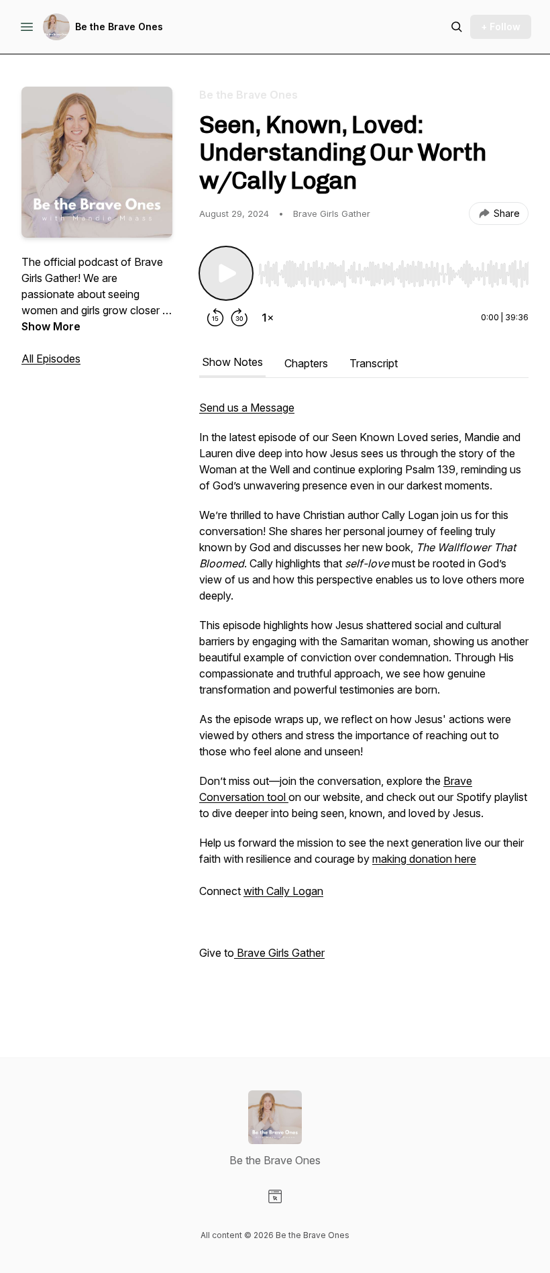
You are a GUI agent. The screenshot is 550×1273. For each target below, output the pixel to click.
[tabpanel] (364, 701)
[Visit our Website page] (275, 1196)
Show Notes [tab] (232, 362)
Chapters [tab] (306, 363)
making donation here (424, 858)
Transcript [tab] (373, 363)
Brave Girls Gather (279, 952)
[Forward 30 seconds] (239, 317)
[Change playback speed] (267, 317)
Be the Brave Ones (119, 26)
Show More (50, 326)
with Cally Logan (283, 891)
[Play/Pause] (226, 273)
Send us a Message (246, 407)
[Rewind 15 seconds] (215, 317)
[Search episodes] (456, 27)
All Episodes (50, 358)
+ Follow (500, 26)
